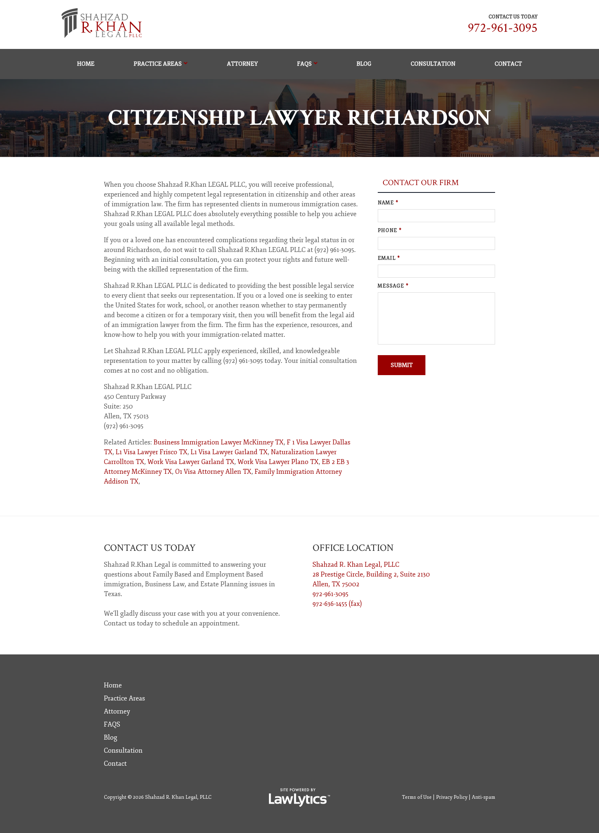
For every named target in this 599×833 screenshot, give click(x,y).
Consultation (433, 63)
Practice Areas (158, 63)
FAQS (304, 63)
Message (393, 286)
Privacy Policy (451, 797)
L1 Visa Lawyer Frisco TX (151, 452)
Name (388, 203)
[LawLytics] (299, 797)
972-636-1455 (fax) (337, 604)
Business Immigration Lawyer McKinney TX (219, 442)
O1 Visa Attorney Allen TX (213, 472)
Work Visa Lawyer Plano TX (278, 462)
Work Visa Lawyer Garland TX (191, 462)
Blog (364, 63)
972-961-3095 (502, 28)
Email (389, 258)
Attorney (242, 63)
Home (86, 63)
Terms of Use (417, 797)
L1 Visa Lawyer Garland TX (229, 452)
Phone (390, 231)
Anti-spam (483, 797)
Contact (508, 63)
